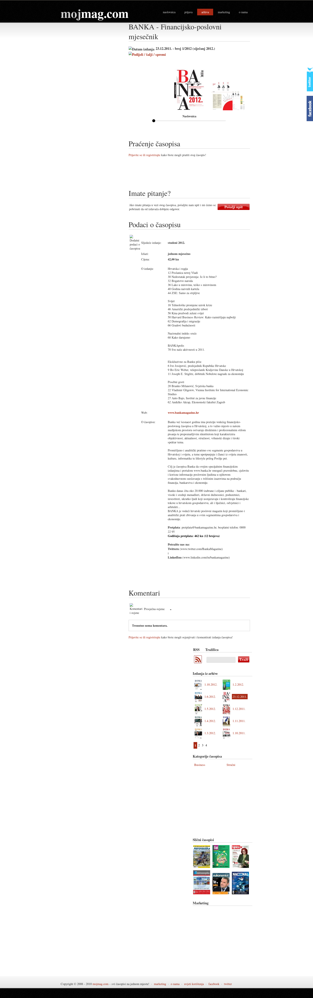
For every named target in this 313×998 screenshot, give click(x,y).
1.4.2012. (210, 721)
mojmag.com (100, 984)
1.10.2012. (210, 684)
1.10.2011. (239, 733)
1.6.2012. (210, 697)
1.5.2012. (210, 709)
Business (199, 765)
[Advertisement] (206, 174)
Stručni (231, 765)
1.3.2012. (210, 733)
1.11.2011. (239, 721)
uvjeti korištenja (194, 984)
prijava (188, 12)
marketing (224, 12)
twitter (228, 984)
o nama (243, 12)
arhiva (205, 12)
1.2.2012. (238, 684)
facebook (213, 984)
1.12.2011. (239, 709)
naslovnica (169, 12)
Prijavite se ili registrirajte (144, 155)
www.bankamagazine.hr (183, 412)
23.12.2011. (240, 697)
